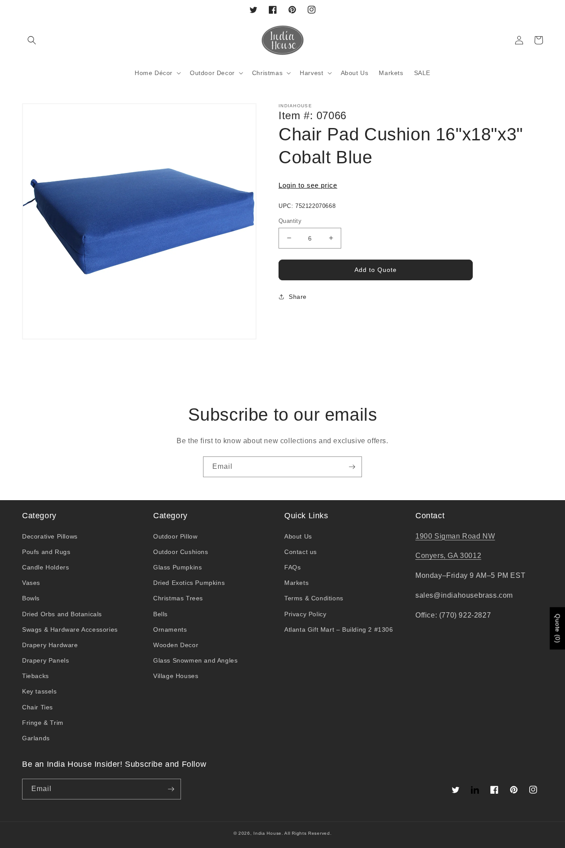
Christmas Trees (178, 598)
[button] (31, 40)
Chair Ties (37, 707)
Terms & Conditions (313, 598)
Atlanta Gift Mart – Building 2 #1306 (338, 629)
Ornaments (170, 629)
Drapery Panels (45, 660)
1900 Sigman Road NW (455, 536)
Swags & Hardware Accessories (70, 629)
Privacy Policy (305, 614)
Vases (31, 582)
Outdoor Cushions (180, 551)
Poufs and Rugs (46, 551)
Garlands (36, 738)
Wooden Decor (175, 644)
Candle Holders (45, 567)
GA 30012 (464, 555)
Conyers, (431, 555)
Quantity (290, 220)
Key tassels (39, 691)
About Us (298, 536)
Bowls (31, 598)
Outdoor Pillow (175, 536)
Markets (296, 582)
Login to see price (308, 185)
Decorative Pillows (50, 536)
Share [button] (298, 296)
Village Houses (175, 675)
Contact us (300, 551)
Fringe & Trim (43, 722)
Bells (160, 614)
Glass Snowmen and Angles (195, 660)
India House (267, 833)
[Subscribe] (352, 466)
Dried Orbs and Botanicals (62, 614)
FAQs (292, 567)
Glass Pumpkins (177, 567)
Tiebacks (35, 675)
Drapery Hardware (50, 644)
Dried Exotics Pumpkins (189, 582)
